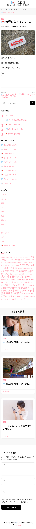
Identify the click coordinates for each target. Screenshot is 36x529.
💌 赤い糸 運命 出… (8, 154)
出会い (3, 203)
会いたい (4, 199)
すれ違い (4, 195)
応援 (3, 18)
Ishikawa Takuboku (24, 257)
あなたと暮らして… (19, 262)
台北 (29, 271)
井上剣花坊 (16, 265)
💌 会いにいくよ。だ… (9, 179)
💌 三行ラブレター (8, 246)
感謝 (2, 224)
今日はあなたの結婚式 (22, 268)
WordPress (18, 525)
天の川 (8, 280)
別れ (2, 207)
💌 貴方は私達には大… (9, 145)
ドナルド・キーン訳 (8, 265)
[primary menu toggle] (2, 3)
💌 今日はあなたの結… (9, 149)
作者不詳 (7, 26)
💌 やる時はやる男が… (9, 171)
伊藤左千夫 (29, 268)
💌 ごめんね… (11, 115)
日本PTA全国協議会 (20, 288)
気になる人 (5, 233)
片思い (3, 237)
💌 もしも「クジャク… (9, 158)
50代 (7, 257)
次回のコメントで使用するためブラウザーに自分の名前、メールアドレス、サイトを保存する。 (17, 501)
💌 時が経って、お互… (9, 162)
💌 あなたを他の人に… (15, 125)
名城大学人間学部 (17, 274)
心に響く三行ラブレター (14, 285)
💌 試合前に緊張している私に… (18, 342)
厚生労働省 (23, 271)
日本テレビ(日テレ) (20, 290)
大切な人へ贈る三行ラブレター (16, 275)
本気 (2, 229)
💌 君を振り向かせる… (15, 129)
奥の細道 (12, 280)
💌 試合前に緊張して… (9, 175)
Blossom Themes (22, 524)
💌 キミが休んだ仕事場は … (16, 120)
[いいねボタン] (3, 74)
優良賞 (5, 271)
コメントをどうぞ (22, 27)
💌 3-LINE (18, 3)
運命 (2, 241)
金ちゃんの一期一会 (21, 299)
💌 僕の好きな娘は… (14, 134)
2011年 (10, 257)
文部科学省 (7, 288)
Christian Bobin (15, 257)
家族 (2, 212)
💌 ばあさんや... (6, 183)
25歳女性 (3, 257)
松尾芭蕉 (27, 293)
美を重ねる (26, 296)
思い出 (3, 220)
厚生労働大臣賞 (14, 271)
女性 (17, 280)
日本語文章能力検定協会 (18, 292)
